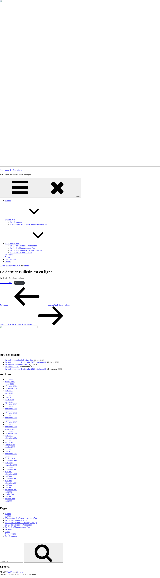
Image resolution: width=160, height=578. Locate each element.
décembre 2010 (11, 454)
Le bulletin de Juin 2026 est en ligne (19, 360)
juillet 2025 (9, 384)
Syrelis (20, 572)
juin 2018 (8, 411)
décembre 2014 (11, 427)
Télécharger (19, 283)
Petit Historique (16, 222)
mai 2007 (8, 472)
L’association (10, 220)
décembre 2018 (11, 409)
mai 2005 (8, 481)
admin (26, 266)
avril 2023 (9, 393)
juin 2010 (8, 456)
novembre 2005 (11, 478)
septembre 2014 (11, 429)
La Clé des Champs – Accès (21, 252)
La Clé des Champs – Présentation (23, 246)
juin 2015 (8, 424)
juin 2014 (8, 431)
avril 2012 (9, 442)
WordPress (10, 572)
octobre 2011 (10, 447)
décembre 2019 (11, 404)
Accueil (8, 200)
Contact (8, 261)
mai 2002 (8, 492)
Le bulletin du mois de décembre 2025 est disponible (25, 362)
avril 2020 (9, 402)
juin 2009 (8, 463)
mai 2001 (8, 496)
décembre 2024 (11, 386)
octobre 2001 (10, 494)
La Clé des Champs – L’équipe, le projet (26, 250)
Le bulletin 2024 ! (12, 367)
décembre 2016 (11, 418)
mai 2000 (8, 501)
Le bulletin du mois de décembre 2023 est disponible (25, 369)
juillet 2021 (9, 400)
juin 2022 (8, 395)
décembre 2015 (11, 422)
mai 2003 (8, 487)
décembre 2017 (11, 413)
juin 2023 (8, 391)
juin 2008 (8, 467)
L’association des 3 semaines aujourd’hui (21, 518)
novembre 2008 (11, 465)
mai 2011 (8, 451)
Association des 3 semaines (11, 170)
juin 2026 (8, 379)
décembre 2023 (11, 388)
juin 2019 (8, 406)
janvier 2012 (10, 445)
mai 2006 (8, 476)
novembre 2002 (11, 490)
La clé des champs (12, 243)
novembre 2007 (11, 469)
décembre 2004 (11, 483)
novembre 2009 (11, 460)
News (7, 257)
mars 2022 (9, 397)
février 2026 (10, 382)
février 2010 (10, 458)
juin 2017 (8, 415)
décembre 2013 (11, 433)
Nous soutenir (10, 259)
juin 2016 (8, 420)
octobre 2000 (10, 499)
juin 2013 (8, 436)
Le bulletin (9, 255)
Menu (78, 196)
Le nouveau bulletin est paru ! (16, 364)
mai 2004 (8, 485)
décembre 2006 (11, 474)
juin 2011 (8, 449)
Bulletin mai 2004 (6, 283)
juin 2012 (8, 440)
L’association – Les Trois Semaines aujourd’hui (28, 224)
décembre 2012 (11, 438)
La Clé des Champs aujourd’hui (22, 248)
